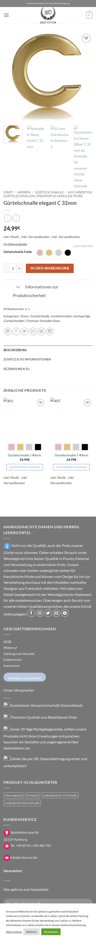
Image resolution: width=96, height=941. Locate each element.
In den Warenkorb (50, 268)
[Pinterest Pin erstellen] (41, 331)
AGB (7, 641)
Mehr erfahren (14, 931)
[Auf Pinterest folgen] (65, 613)
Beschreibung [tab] (15, 350)
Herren (24, 192)
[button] (6, 15)
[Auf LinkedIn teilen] (50, 331)
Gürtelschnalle (49, 192)
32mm (24, 316)
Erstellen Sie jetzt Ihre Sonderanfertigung (48, 3)
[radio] (39, 252)
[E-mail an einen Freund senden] (33, 331)
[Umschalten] (18, 287)
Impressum (11, 666)
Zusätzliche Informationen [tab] (27, 359)
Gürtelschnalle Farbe (17, 252)
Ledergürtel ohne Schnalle (22, 803)
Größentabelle (15, 244)
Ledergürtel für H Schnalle (59, 795)
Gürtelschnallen (61, 316)
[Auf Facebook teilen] (16, 331)
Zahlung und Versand (18, 654)
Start (8, 192)
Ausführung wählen (25, 467)
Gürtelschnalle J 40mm (24, 455)
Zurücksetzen (83, 246)
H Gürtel (32, 795)
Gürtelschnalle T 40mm (71, 455)
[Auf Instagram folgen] (40, 613)
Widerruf (10, 648)
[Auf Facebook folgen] (31, 613)
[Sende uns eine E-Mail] (56, 613)
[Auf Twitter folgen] (48, 613)
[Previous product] (16, 218)
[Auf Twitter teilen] (24, 331)
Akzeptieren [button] (51, 931)
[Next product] (7, 218)
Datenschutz (12, 659)
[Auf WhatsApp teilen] (8, 331)
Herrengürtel (13, 795)
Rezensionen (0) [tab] (16, 369)
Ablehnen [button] (31, 931)
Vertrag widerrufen (24, 678)
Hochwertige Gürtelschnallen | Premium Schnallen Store (47, 194)
